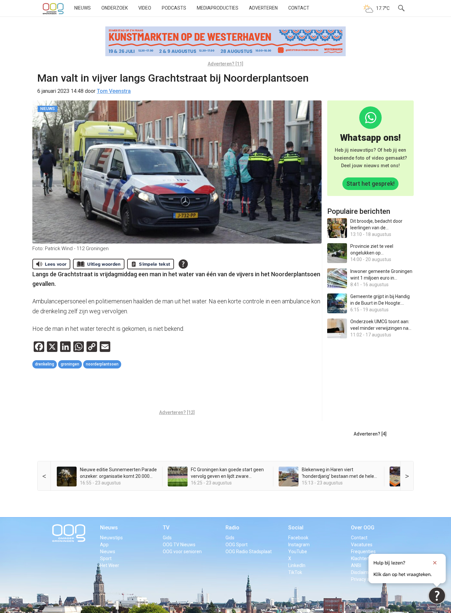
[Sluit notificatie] (434, 562)
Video (144, 8)
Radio (232, 527)
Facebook (298, 537)
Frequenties (363, 551)
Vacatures (361, 544)
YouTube (297, 551)
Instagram (299, 544)
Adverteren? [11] (225, 63)
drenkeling (44, 364)
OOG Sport (237, 544)
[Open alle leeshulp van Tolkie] (183, 264)
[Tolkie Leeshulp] (437, 595)
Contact (298, 8)
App (104, 544)
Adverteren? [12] (177, 412)
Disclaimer (362, 572)
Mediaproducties (217, 8)
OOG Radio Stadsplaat (249, 551)
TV (166, 527)
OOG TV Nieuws (179, 544)
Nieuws (82, 8)
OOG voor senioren (182, 551)
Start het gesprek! (370, 183)
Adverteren (263, 8)
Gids (167, 537)
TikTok (295, 572)
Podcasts (174, 8)
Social (295, 527)
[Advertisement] (177, 390)
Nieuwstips (111, 537)
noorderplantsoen (102, 364)
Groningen (70, 364)
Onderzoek (114, 8)
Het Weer (109, 565)
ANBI (356, 565)
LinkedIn (296, 565)
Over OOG (362, 527)
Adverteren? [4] (370, 434)
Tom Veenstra (114, 91)
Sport (106, 558)
